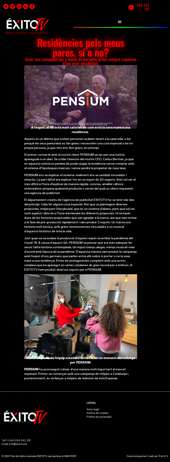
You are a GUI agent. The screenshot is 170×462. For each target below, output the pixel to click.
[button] (119, 21)
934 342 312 (142, 7)
